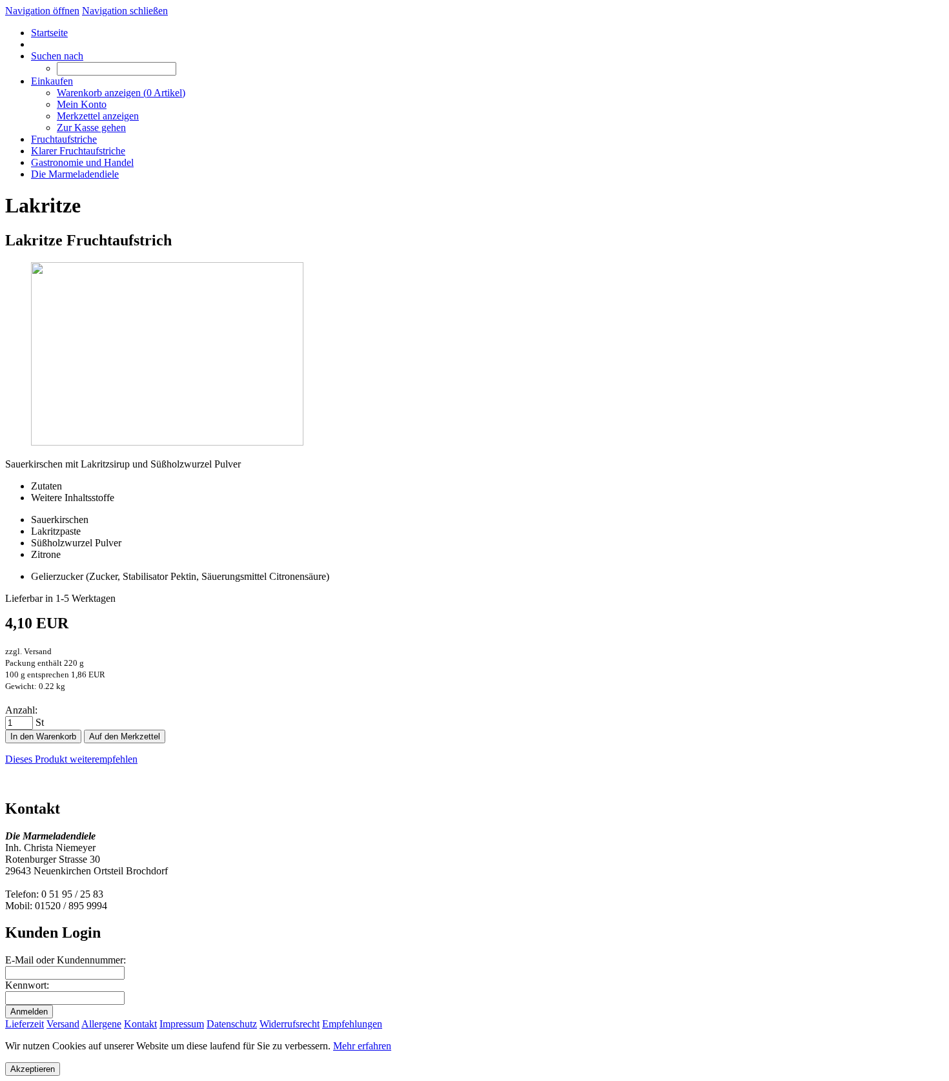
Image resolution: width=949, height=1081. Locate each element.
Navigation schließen (125, 10)
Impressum (181, 1023)
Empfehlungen (352, 1023)
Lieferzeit (24, 1023)
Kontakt (140, 1023)
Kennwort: (27, 985)
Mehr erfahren (362, 1045)
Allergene (101, 1023)
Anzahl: (21, 710)
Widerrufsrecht (290, 1023)
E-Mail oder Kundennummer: (65, 959)
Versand (62, 1023)
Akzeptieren (32, 1069)
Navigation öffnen (42, 10)
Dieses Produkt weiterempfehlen (71, 759)
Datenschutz (232, 1023)
